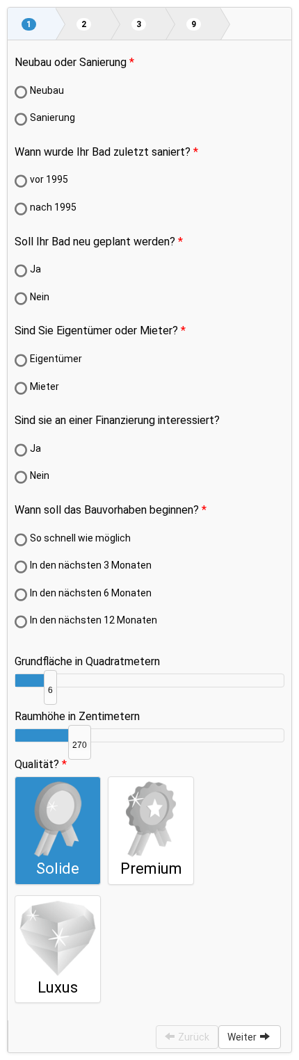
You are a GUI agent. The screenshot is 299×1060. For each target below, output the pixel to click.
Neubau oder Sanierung (71, 62)
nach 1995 (53, 207)
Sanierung (52, 117)
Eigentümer (56, 358)
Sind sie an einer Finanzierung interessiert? (117, 420)
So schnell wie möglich (80, 538)
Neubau (47, 90)
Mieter (44, 386)
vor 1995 (49, 179)
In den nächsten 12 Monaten (93, 620)
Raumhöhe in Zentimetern (77, 716)
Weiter (242, 1037)
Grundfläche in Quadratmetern (87, 661)
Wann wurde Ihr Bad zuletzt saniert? (103, 151)
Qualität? (37, 764)
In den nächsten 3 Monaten (91, 565)
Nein (39, 296)
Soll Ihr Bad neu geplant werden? (95, 241)
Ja (35, 269)
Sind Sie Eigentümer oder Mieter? (96, 330)
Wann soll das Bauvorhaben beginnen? (107, 509)
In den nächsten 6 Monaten (91, 592)
